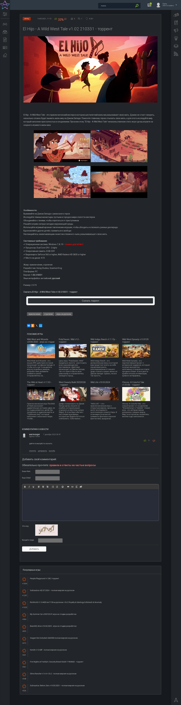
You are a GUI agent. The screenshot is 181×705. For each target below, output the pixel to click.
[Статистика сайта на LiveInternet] (167, 703)
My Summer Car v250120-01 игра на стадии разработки (53, 614)
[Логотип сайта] (5, 5)
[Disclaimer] (5, 55)
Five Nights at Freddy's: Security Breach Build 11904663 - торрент (56, 662)
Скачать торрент (90, 301)
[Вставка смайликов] (63, 487)
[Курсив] (29, 487)
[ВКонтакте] (28, 325)
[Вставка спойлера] (77, 487)
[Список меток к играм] (5, 32)
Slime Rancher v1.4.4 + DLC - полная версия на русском (53, 674)
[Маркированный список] (53, 487)
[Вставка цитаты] (68, 487)
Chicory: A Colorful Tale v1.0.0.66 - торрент (133, 383)
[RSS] (176, 53)
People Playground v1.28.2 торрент (44, 578)
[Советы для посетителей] (176, 30)
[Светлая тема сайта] (176, 38)
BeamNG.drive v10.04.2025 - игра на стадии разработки (53, 626)
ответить (32, 451)
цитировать (42, 451)
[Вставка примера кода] (72, 487)
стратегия (48, 314)
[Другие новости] (5, 39)
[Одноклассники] (32, 325)
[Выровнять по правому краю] (47, 487)
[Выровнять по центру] (43, 487)
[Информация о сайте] (5, 47)
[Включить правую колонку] (176, 46)
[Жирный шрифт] (25, 487)
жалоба (52, 451)
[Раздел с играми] (5, 24)
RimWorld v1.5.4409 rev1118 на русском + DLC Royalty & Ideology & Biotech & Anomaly (66, 602)
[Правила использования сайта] (176, 22)
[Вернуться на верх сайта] (176, 700)
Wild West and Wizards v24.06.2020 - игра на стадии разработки (40, 342)
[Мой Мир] (40, 325)
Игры (26, 19)
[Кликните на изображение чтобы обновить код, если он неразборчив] (46, 535)
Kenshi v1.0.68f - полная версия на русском (48, 650)
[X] (36, 325)
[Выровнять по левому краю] (39, 487)
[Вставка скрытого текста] (81, 487)
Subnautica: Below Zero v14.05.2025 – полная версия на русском (57, 685)
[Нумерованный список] (57, 487)
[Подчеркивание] (33, 487)
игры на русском (64, 314)
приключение (34, 314)
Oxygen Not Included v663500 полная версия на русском (54, 638)
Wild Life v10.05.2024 (100, 382)
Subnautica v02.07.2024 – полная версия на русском (52, 590)
